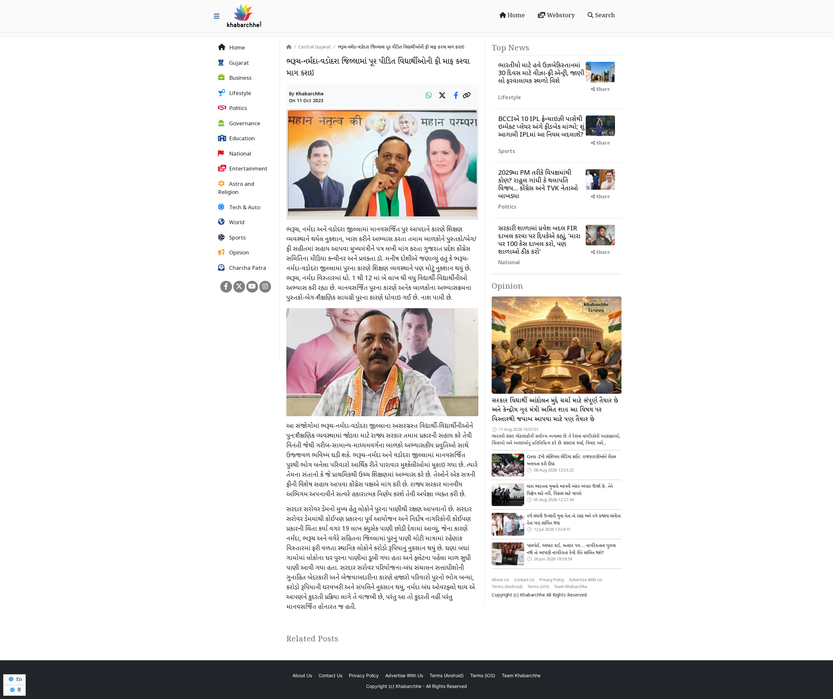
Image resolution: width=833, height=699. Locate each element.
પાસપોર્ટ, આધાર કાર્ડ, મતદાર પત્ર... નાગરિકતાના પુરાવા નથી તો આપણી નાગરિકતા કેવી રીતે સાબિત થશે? (571, 549)
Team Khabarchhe (570, 587)
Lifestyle (239, 93)
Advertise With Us (585, 580)
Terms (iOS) (538, 587)
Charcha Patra (247, 268)
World (236, 222)
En (18, 679)
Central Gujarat (314, 47)
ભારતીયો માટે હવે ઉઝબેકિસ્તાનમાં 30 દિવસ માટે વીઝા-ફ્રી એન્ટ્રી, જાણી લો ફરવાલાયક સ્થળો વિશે (541, 74)
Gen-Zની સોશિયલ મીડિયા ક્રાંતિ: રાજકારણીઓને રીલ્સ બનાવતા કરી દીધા (571, 460)
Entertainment (247, 169)
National (239, 154)
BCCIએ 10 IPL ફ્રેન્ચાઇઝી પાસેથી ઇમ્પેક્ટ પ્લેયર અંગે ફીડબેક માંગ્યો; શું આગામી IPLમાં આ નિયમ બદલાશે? (541, 127)
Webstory (560, 15)
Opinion (238, 253)
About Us (500, 580)
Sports (237, 238)
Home (515, 15)
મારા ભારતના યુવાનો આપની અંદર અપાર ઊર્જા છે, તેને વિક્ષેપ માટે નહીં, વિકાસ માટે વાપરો (570, 490)
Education (241, 139)
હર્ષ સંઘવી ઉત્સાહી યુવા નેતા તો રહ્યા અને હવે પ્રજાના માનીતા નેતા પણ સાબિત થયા (574, 520)
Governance (244, 124)
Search (604, 15)
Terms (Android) (507, 587)
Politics (237, 108)
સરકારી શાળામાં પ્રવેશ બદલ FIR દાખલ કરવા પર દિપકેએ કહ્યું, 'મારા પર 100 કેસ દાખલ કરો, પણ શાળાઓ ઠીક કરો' (539, 240)
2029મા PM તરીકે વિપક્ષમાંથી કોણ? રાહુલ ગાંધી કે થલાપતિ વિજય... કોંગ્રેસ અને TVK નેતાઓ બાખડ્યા (538, 185)
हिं (18, 690)
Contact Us (524, 580)
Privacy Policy (551, 580)
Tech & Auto (244, 208)
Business (240, 78)
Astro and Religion (236, 189)
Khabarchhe (310, 94)
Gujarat (238, 63)
